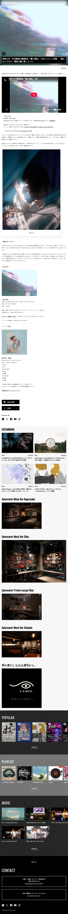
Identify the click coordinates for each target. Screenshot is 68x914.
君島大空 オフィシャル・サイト (11, 390)
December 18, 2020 (26, 131)
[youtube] (15, 420)
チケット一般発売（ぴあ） (9, 316)
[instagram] (19, 420)
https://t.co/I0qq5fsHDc (31, 127)
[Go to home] (8, 3)
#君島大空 (52, 120)
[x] (7, 420)
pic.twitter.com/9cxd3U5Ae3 (45, 127)
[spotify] (3, 420)
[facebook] (11, 420)
